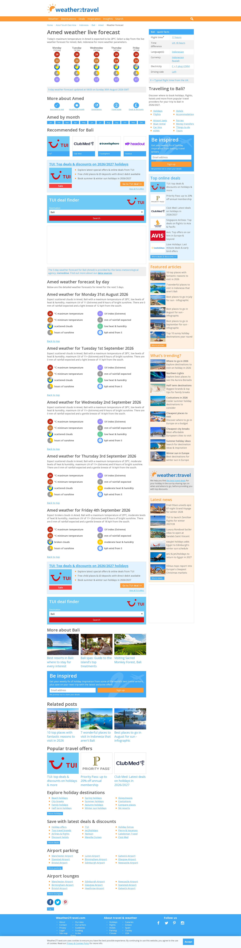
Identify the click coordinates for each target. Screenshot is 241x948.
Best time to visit (57, 109)
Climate (112, 933)
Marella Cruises (93, 837)
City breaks (58, 801)
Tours (179, 130)
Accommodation (185, 114)
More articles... (158, 345)
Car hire (157, 127)
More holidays (55, 813)
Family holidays (60, 804)
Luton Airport (92, 855)
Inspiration (94, 18)
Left (174, 71)
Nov (133, 122)
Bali (93, 25)
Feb (59, 122)
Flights (157, 114)
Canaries (129, 922)
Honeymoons (125, 797)
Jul (100, 122)
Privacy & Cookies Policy (78, 943)
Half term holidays (62, 808)
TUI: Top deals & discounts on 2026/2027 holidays (88, 164)
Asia (58, 25)
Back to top (53, 341)
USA (127, 933)
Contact (63, 924)
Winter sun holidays (95, 808)
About (62, 922)
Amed (101, 25)
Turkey (128, 930)
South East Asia (69, 25)
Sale (60, 185)
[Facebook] (50, 902)
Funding (79, 930)
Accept (188, 941)
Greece (128, 924)
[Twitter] (58, 902)
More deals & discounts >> (164, 256)
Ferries (180, 120)
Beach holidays (60, 797)
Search (119, 18)
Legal (62, 930)
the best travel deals (176, 480)
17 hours (176, 37)
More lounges (55, 893)
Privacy (62, 927)
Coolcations (124, 801)
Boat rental (159, 123)
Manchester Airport (62, 855)
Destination (54, 208)
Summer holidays (94, 801)
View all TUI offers (136, 189)
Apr (75, 122)
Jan (50, 122)
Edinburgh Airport (95, 862)
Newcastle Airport (128, 862)
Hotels (179, 110)
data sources (105, 273)
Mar (67, 122)
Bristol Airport (59, 862)
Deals (82, 18)
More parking (54, 868)
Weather (53, 18)
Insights (108, 18)
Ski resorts (124, 808)
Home (50, 25)
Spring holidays (93, 797)
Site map (63, 933)
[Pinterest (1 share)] (65, 902)
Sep (116, 122)
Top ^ (50, 909)
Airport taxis (160, 120)
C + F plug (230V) (181, 66)
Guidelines (80, 927)
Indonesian (178, 51)
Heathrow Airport (94, 888)
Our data (79, 922)
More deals (53, 842)
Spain (127, 927)
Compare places (127, 804)
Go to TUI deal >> (132, 183)
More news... (157, 578)
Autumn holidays (94, 804)
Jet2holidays (91, 830)
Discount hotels (60, 837)
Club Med (123, 837)
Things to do (183, 127)
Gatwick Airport (126, 855)
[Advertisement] (148, 8)
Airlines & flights (60, 833)
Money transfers (185, 123)
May (83, 122)
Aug (108, 122)
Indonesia (83, 25)
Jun (92, 122)
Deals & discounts (136, 109)
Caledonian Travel (128, 833)
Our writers (80, 924)
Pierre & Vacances (128, 830)
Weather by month (76, 109)
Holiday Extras (126, 826)
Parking (113, 930)
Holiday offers (59, 826)
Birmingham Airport (96, 859)
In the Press (76, 934)
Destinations (68, 18)
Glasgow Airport (127, 859)
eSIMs (156, 130)
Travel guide (116, 109)
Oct (125, 122)
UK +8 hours (178, 42)
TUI (87, 826)
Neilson (89, 833)
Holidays (157, 110)
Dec (141, 122)
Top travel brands (61, 830)
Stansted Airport (61, 859)
